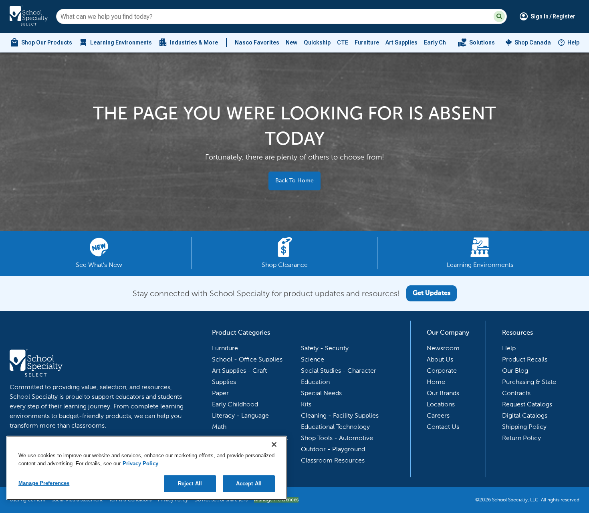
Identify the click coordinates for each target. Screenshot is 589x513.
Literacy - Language (240, 415)
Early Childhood (445, 42)
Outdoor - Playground (333, 449)
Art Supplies (401, 42)
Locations (441, 404)
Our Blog (515, 370)
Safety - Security (325, 348)
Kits (306, 404)
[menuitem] (41, 42)
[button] (499, 16)
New (291, 42)
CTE (342, 42)
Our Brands (443, 393)
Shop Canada (532, 42)
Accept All (249, 484)
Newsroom (443, 348)
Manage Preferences (43, 483)
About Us (440, 359)
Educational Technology (335, 426)
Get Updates (431, 293)
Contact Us (443, 426)
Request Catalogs (527, 404)
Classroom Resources (333, 460)
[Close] (274, 444)
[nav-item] (476, 42)
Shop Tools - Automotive (337, 438)
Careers (438, 415)
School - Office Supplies (247, 359)
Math (219, 426)
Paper (220, 393)
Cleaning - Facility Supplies (340, 415)
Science (312, 359)
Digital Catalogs (524, 415)
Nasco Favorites (257, 42)
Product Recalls (524, 359)
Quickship (317, 42)
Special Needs (321, 393)
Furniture (367, 42)
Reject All (190, 484)
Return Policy (521, 438)
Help (573, 42)
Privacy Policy (140, 463)
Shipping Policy (524, 426)
